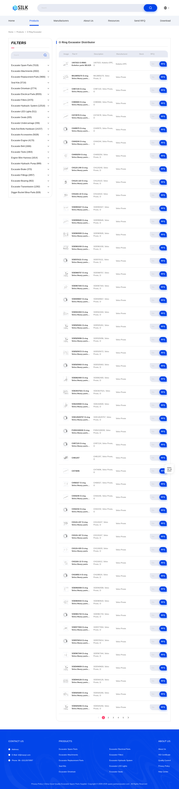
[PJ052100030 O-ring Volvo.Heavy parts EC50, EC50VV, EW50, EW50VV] (66, 431)
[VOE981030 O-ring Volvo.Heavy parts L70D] (66, 247)
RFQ (163, 64)
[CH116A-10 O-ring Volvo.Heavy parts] (66, 195)
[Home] (20, 8)
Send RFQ (139, 20)
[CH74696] (66, 471)
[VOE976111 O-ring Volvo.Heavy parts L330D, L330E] (66, 261)
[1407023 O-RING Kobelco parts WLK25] (66, 64)
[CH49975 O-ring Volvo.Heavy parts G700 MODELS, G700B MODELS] (66, 129)
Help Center (163, 772)
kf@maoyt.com (21, 755)
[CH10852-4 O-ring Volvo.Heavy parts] (66, 576)
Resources (113, 20)
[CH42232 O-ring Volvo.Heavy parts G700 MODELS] (66, 510)
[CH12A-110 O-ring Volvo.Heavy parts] (66, 182)
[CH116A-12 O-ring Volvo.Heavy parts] (66, 563)
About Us (88, 20)
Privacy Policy (164, 766)
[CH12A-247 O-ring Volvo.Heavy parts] (66, 523)
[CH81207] (66, 458)
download (165, 20)
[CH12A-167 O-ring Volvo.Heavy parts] (66, 536)
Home (11, 20)
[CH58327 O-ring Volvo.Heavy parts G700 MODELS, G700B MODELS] (66, 484)
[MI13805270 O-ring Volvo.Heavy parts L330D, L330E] (66, 77)
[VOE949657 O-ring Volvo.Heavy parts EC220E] (66, 300)
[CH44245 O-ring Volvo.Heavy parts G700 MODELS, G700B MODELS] (66, 497)
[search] (150, 8)
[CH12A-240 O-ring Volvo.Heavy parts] (66, 169)
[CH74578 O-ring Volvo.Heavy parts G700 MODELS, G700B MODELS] (66, 116)
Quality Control (164, 760)
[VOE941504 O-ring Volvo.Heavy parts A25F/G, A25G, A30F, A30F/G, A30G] (66, 313)
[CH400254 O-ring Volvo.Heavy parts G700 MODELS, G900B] (66, 156)
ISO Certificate (164, 755)
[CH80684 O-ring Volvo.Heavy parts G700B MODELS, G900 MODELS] (66, 103)
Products (34, 20)
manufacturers (61, 20)
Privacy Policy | (37, 784)
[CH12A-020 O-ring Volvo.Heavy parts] (66, 549)
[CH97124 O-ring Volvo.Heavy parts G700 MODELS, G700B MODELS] (66, 444)
